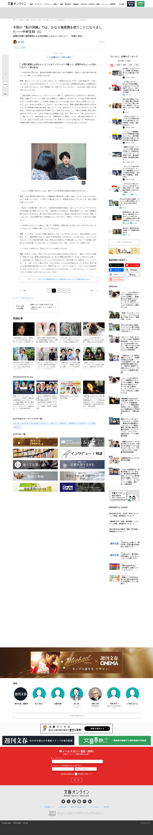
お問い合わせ (62, 807)
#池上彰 (16, 423)
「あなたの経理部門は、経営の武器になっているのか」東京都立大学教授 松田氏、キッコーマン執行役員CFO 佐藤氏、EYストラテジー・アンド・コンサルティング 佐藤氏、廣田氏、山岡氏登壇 (47, 403)
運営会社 (106, 807)
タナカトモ (135, 194)
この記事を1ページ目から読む (60, 57)
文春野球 (112, 4)
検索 (122, 4)
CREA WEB (17, 823)
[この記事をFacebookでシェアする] (5, 65)
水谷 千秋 (127, 234)
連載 (61, 4)
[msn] (84, 801)
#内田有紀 (63, 423)
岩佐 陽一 (127, 112)
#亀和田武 (72, 423)
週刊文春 (68, 4)
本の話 (25, 823)
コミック (104, 4)
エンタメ (33, 20)
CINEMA (91, 4)
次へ (92, 291)
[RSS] (90, 801)
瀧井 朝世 (21, 42)
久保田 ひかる (128, 94)
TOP (14, 20)
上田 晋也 (127, 223)
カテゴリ (47, 4)
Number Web (6, 823)
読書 (97, 4)
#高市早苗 (25, 423)
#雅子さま (44, 423)
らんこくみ (127, 194)
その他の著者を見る (76, 716)
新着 (31, 4)
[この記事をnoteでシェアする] (5, 84)
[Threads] (74, 801)
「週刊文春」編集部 (129, 77)
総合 (129, 61)
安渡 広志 (124, 207)
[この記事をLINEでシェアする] (5, 78)
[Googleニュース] (79, 801)
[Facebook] (63, 801)
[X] (68, 801)
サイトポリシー (94, 807)
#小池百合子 (82, 423)
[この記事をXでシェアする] (5, 59)
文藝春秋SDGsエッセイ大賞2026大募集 (69, 398)
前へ (25, 291)
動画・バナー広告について (78, 807)
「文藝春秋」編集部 (129, 162)
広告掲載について (49, 807)
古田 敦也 (134, 223)
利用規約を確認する (67, 774)
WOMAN (84, 4)
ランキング (38, 4)
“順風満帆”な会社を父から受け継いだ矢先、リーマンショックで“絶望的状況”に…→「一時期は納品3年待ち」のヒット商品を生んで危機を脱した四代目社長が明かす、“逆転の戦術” (93, 402)
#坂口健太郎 (35, 423)
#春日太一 (17, 427)
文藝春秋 (76, 4)
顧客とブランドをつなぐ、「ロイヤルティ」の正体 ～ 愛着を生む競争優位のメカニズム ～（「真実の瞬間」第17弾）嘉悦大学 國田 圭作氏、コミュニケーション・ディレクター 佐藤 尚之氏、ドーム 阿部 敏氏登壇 (23, 403)
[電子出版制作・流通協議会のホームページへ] (52, 814)
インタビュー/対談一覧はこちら (23, 298)
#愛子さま (53, 423)
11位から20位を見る (124, 242)
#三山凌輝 (92, 423)
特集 (54, 4)
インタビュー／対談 (23, 20)
